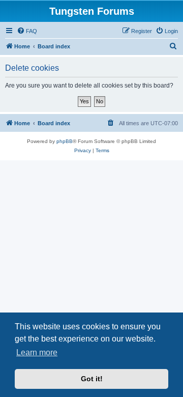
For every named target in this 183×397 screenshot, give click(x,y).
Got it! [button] (92, 379)
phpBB (64, 141)
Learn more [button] (36, 352)
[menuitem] (27, 31)
